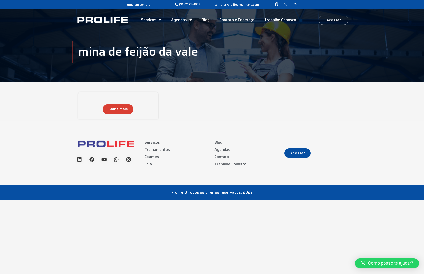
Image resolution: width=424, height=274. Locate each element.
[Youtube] (104, 160)
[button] (187, 4)
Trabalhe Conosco (280, 20)
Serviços (148, 20)
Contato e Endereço (236, 20)
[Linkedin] (79, 160)
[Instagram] (295, 4)
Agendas (179, 20)
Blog (206, 20)
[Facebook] (276, 4)
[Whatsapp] (286, 4)
